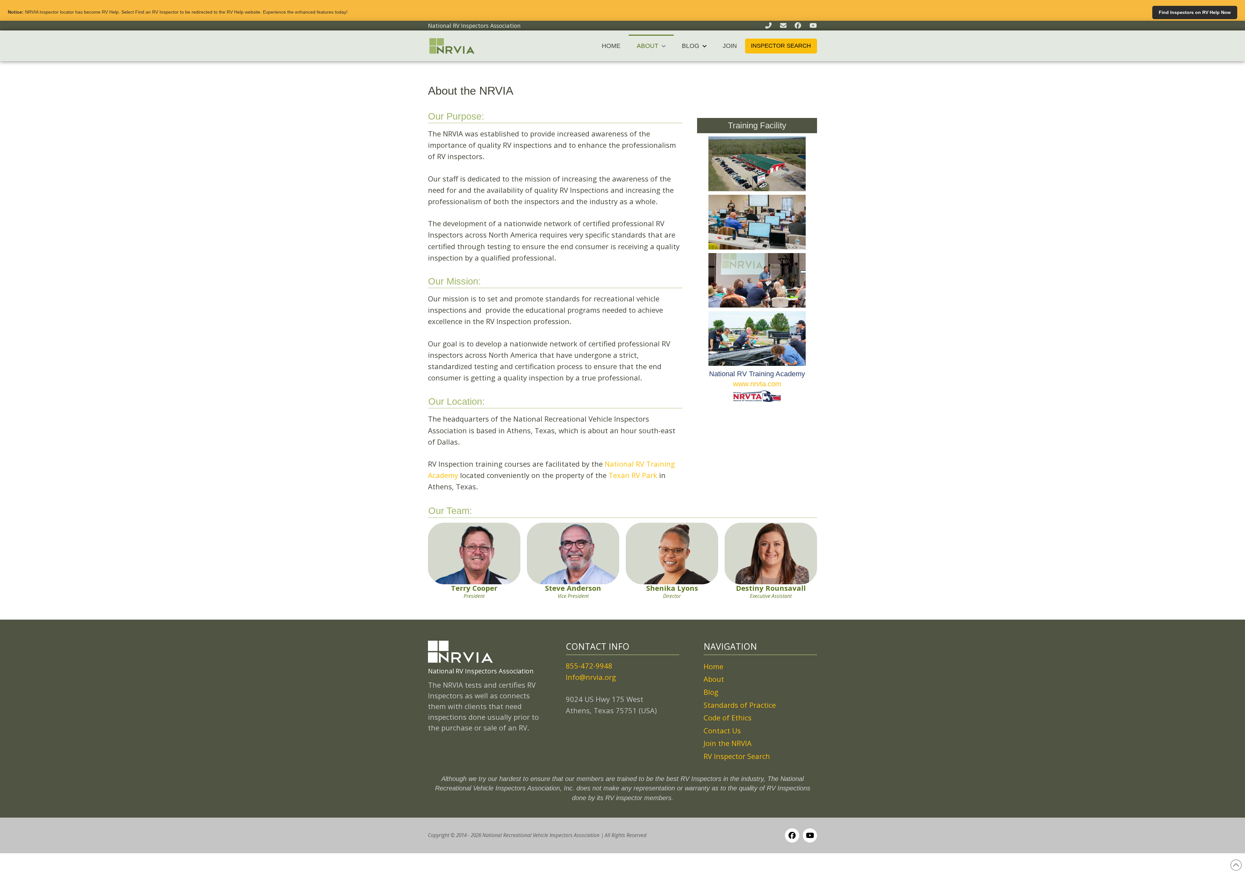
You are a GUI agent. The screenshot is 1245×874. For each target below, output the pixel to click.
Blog (711, 692)
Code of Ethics (728, 717)
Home (713, 666)
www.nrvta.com (757, 384)
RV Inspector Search (737, 756)
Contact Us (722, 730)
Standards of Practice (740, 705)
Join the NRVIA (728, 743)
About (714, 679)
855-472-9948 (589, 665)
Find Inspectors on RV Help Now (1195, 12)
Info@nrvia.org (591, 677)
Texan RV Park (633, 475)
